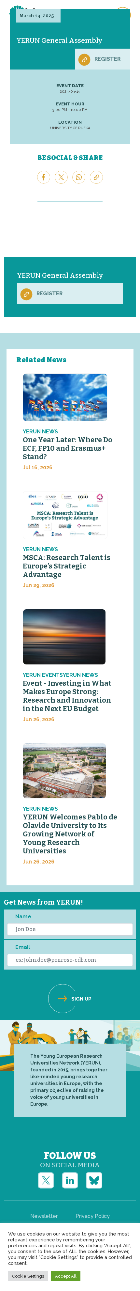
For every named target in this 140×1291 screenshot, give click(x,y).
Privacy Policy (93, 1216)
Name (23, 916)
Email (22, 947)
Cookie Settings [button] (28, 1276)
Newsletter (44, 1216)
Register (107, 59)
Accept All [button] (66, 1276)
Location (70, 122)
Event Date (70, 85)
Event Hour (70, 103)
